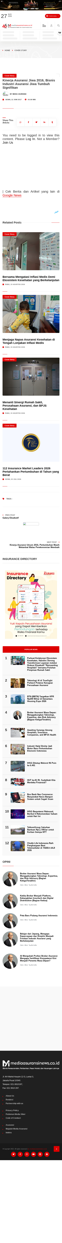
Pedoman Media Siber (15, 1114)
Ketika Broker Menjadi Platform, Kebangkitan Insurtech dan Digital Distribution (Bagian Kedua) (36, 898)
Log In (30, 139)
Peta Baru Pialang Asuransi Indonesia (38, 915)
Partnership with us (14, 1103)
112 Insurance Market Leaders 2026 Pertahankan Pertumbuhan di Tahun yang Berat (31, 472)
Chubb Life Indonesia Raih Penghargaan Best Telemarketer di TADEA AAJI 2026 (41, 846)
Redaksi (9, 1100)
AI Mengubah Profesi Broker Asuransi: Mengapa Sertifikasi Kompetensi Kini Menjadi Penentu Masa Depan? (39, 958)
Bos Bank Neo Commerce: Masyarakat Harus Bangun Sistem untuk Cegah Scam (40, 796)
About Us (10, 1096)
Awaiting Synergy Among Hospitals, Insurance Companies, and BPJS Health (41, 732)
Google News (12, 195)
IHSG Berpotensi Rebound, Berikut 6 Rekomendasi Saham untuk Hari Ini (42, 813)
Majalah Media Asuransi (16, 1129)
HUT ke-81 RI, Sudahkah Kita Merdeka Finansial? (41, 781)
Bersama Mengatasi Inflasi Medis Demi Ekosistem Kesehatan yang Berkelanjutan (31, 278)
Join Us (8, 142)
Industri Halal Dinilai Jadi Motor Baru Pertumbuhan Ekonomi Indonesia (39, 748)
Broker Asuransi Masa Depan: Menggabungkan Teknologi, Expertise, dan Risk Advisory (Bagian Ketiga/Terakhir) (41, 716)
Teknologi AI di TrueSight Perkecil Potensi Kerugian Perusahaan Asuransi (40, 682)
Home (7, 50)
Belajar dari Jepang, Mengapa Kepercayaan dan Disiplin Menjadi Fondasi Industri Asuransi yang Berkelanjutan (37, 937)
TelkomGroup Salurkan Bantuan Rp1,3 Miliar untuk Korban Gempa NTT (40, 829)
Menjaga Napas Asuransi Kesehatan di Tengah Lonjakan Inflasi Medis (29, 341)
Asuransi (10, 1125)
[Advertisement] (31, 1018)
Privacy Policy (12, 1110)
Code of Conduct (13, 1118)
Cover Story (20, 50)
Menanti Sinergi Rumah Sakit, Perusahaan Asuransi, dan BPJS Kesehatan (25, 406)
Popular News (31, 649)
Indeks (9, 1132)
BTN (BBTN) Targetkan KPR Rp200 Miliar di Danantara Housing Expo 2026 (40, 698)
